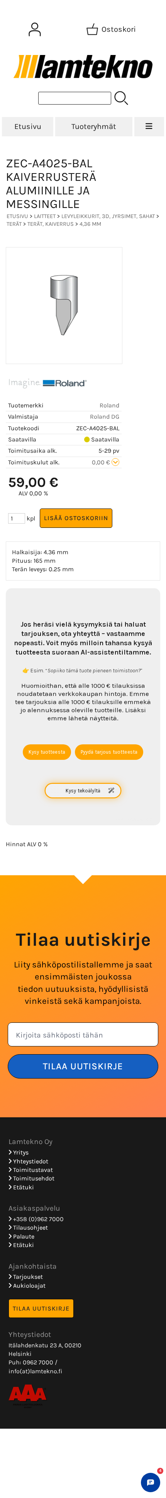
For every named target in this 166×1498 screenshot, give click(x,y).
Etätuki (23, 1187)
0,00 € (102, 462)
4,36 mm (90, 224)
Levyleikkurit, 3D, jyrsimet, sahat (108, 216)
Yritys (20, 1152)
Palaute (23, 1236)
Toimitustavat (32, 1169)
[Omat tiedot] (35, 29)
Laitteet (45, 216)
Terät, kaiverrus (50, 224)
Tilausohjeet (30, 1227)
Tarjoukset (27, 1276)
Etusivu (27, 126)
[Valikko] (149, 126)
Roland (109, 405)
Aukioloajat (29, 1285)
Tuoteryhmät (93, 126)
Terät (14, 224)
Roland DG (104, 416)
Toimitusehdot (33, 1178)
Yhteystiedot (30, 1161)
